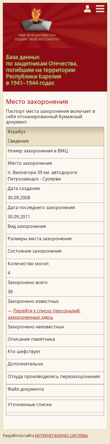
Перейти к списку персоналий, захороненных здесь (44, 314)
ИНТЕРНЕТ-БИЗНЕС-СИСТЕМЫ (61, 435)
